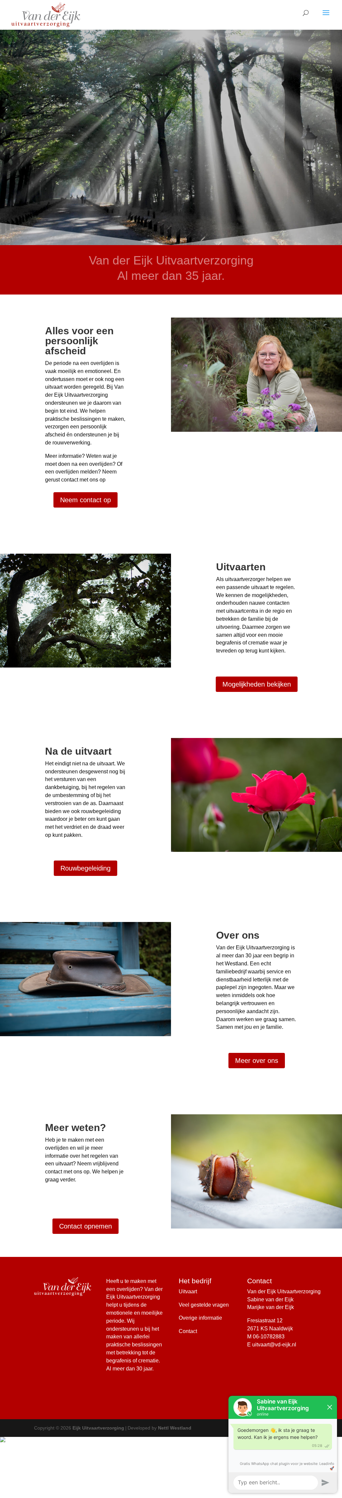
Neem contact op (85, 500)
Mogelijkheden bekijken (256, 684)
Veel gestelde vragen (204, 1305)
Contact (188, 1331)
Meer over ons (256, 1060)
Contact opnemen (85, 1226)
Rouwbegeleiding (85, 868)
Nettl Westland (174, 1428)
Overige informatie (200, 1318)
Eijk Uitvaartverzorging (98, 1428)
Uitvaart (188, 1291)
